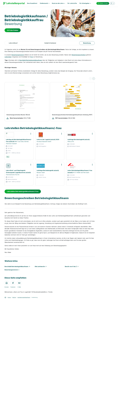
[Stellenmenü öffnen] (31, 134)
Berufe (14, 297)
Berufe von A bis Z (71, 266)
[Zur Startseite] (14, 3)
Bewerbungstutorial (18, 55)
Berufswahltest (32, 3)
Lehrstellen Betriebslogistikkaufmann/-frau (22, 191)
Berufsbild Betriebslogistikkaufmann (30, 60)
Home (9, 297)
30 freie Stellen (12, 30)
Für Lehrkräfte (72, 3)
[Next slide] (93, 78)
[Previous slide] (90, 78)
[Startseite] (5, 297)
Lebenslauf (8, 57)
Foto (31, 57)
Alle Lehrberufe (40, 266)
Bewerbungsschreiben (79, 55)
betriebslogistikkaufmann (24, 297)
